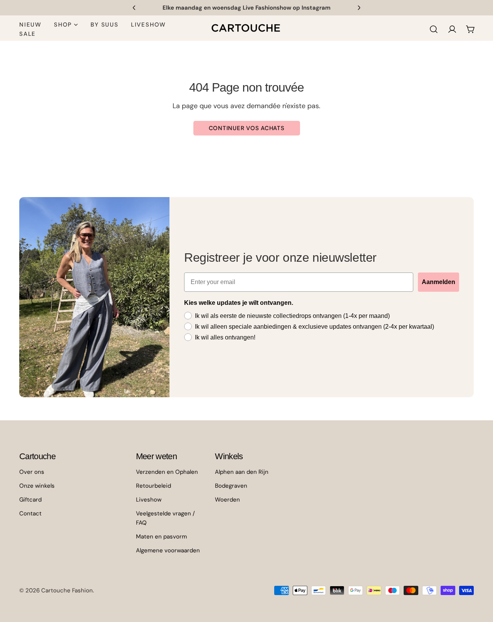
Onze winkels (37, 486)
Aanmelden (438, 282)
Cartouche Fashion (67, 590)
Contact (30, 513)
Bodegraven (231, 486)
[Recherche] (433, 29)
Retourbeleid (153, 486)
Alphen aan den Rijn (241, 472)
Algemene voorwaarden (168, 550)
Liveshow (148, 499)
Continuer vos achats (247, 128)
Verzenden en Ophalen (167, 472)
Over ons (31, 472)
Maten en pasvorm (161, 536)
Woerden (227, 499)
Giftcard (30, 499)
